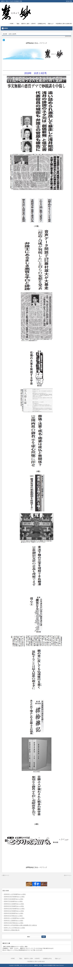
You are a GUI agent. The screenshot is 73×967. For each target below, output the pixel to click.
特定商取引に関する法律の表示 (64, 23)
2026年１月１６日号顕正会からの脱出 (14, 927)
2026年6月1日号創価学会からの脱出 (14, 906)
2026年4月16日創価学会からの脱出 (13, 913)
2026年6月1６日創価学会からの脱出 (14, 904)
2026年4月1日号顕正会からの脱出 (13, 915)
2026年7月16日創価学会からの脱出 (13, 899)
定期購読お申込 (42, 23)
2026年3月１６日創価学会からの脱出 (14, 918)
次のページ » (67, 875)
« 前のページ (5, 875)
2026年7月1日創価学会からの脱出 (13, 901)
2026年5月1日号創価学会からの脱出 (14, 911)
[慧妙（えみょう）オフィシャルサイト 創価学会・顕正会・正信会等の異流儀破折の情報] (16, 19)
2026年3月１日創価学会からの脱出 (13, 920)
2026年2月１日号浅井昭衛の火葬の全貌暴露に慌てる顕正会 (20, 925)
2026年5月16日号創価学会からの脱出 (14, 908)
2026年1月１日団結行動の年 (11, 930)
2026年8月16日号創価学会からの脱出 (14, 896)
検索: (28, 936)
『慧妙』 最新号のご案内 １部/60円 (26, 23)
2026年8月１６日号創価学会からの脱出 (15, 894)
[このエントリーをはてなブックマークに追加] (4, 40)
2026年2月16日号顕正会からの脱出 (13, 923)
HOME (11, 23)
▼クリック (43, 43)
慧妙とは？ (51, 23)
